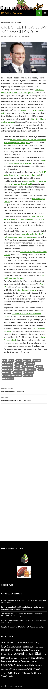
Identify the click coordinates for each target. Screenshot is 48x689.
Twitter (34, 673)
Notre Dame (20, 661)
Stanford (24, 669)
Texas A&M (7, 672)
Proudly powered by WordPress (11, 686)
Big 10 (11, 360)
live (45, 654)
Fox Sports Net (28, 366)
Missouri (33, 657)
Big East (27, 360)
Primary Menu (45, 13)
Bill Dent (36, 360)
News (19, 23)
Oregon (38, 665)
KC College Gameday (11, 13)
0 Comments (25, 36)
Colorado (39, 647)
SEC (10, 669)
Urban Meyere (8, 378)
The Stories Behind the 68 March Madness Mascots (20, 613)
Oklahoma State (25, 665)
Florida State (18, 650)
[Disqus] (24, 440)
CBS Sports (20, 363)
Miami (7, 658)
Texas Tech (28, 375)
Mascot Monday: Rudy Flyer (12, 616)
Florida (9, 649)
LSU (3, 658)
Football (12, 23)
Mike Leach (31, 369)
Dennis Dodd (7, 366)
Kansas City (7, 369)
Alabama (6, 642)
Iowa (37, 650)
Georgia (32, 650)
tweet (28, 673)
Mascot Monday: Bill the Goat (12, 390)
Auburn (20, 642)
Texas (36, 669)
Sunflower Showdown (27, 290)
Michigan (13, 657)
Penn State (4, 670)
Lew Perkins (19, 369)
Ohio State (32, 661)
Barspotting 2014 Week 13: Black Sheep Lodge (26, 627)
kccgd (3, 600)
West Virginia (7, 676)
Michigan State (23, 658)
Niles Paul (17, 372)
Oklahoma (29, 372)
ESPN (17, 366)
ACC (4, 360)
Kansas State (33, 653)
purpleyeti (15, 36)
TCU (29, 669)
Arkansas (13, 643)
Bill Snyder (15, 647)
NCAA (41, 369)
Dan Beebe (30, 363)
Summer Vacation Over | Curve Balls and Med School (21, 607)
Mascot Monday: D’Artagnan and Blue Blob (17, 399)
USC (40, 673)
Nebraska (6, 372)
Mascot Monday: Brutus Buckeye (13, 609)
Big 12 (19, 360)
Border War (7, 363)
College (4, 23)
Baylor (27, 642)
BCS (33, 642)
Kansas (39, 366)
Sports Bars (17, 670)
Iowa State (6, 653)
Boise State (25, 647)
